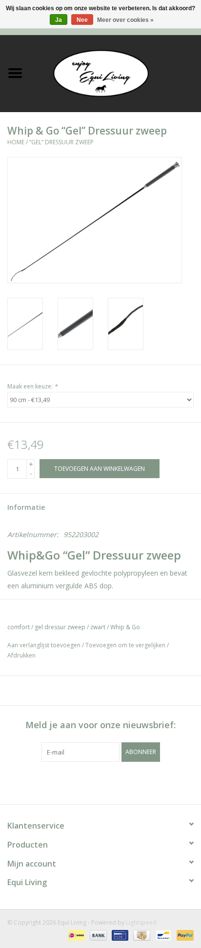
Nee (82, 20)
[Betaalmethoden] (75, 934)
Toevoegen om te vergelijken (126, 645)
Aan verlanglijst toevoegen (43, 645)
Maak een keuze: (32, 386)
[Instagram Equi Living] (153, 782)
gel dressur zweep (60, 627)
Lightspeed (141, 922)
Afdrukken (21, 655)
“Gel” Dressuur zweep (61, 142)
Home (15, 142)
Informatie (26, 507)
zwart (97, 627)
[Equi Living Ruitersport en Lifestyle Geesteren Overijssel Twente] (115, 72)
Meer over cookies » (125, 20)
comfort (18, 627)
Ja (58, 20)
